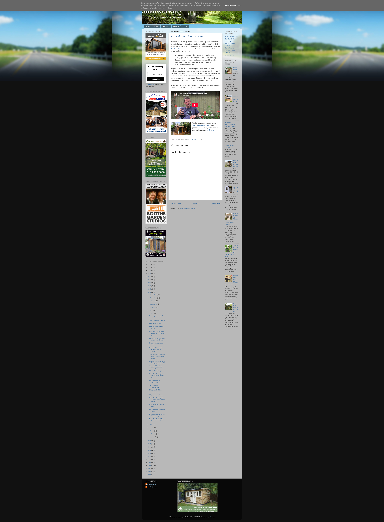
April (152, 428)
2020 (149, 283)
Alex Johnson (152, 484)
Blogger (212, 517)
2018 (149, 289)
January (152, 437)
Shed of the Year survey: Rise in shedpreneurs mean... (157, 356)
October (152, 301)
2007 (149, 468)
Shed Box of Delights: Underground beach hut (156, 375)
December (153, 295)
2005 (149, 475)
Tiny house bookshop (156, 395)
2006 (149, 471)
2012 (149, 453)
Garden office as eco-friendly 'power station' (156, 349)
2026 (149, 264)
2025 (149, 267)
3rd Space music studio (157, 320)
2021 (149, 279)
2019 (149, 286)
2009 (149, 462)
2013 (149, 450)
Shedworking (162, 11)
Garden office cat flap (235, 189)
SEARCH (176, 26)
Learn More (230, 6)
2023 (149, 273)
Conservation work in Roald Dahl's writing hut (156, 333)
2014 (149, 447)
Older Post (215, 204)
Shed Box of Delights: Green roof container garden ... (157, 399)
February (153, 434)
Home (148, 26)
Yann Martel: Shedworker (187, 36)
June (151, 313)
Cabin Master (229, 48)
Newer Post (175, 204)
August (152, 307)
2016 (149, 441)
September (153, 304)
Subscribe (156, 79)
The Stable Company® (200, 125)
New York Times (177, 49)
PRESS (185, 26)
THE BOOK (166, 26)
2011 (149, 456)
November (153, 298)
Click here (210, 130)
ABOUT (156, 26)
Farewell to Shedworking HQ (235, 307)
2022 (149, 276)
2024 (149, 270)
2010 (149, 459)
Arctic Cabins (229, 55)
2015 (149, 444)
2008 (149, 465)
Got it (241, 6)
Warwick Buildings (231, 36)
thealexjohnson (153, 487)
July (151, 310)
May (151, 424)
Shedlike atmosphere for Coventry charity (230, 124)
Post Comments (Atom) (187, 208)
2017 (149, 292)
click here (151, 84)
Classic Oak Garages (155, 371)
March (152, 431)
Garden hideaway (155, 323)
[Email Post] (200, 139)
